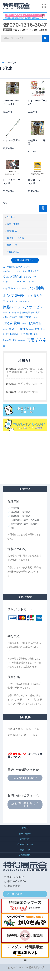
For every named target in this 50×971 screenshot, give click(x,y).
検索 (5, 203)
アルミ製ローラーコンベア (12, 271)
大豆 (38, 312)
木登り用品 (12, 231)
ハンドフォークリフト (30, 282)
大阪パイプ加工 (10, 317)
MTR (4, 267)
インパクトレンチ (30, 271)
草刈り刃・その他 (15, 238)
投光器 (24, 323)
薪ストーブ (12, 245)
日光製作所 (34, 323)
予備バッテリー (24, 301)
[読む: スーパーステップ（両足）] (12, 88)
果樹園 (31, 329)
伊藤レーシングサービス (23, 307)
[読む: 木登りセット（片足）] (37, 167)
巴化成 (7, 323)
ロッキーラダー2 (12, 140)
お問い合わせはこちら (25, 260)
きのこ (19, 267)
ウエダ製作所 (12, 276)
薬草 (35, 334)
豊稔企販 (7, 340)
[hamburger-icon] (44, 6)
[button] (25, 960)
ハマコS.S (16, 281)
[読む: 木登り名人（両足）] (37, 128)
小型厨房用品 (13, 252)
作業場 (14, 312)
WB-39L (11, 267)
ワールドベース (10, 301)
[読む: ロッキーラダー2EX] (37, 88)
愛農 (17, 323)
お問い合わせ (16, 894)
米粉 (43, 329)
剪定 (32, 312)
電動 (14, 340)
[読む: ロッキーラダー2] (12, 128)
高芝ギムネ (37, 340)
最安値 (5, 329)
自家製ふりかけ (17, 334)
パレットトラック (20, 288)
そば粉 (26, 267)
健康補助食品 (24, 312)
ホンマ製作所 (14, 296)
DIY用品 (11, 217)
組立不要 (6, 334)
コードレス (6, 282)
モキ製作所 (34, 296)
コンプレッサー (31, 277)
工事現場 (35, 317)
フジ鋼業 (36, 287)
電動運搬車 (21, 340)
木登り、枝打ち (18, 329)
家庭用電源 (25, 317)
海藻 (37, 329)
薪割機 (29, 334)
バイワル (8, 288)
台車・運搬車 (13, 224)
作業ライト (6, 312)
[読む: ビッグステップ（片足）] (12, 167)
